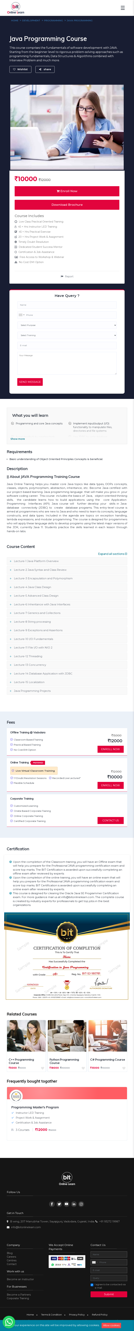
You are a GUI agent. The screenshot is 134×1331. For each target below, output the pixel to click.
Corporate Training (18, 1298)
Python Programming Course (64, 1061)
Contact (12, 1264)
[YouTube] (66, 1204)
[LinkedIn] (74, 1204)
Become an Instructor (20, 1279)
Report (69, 276)
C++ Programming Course (21, 1061)
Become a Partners (19, 1294)
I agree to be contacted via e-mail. (110, 1286)
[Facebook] (52, 1204)
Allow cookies (111, 1325)
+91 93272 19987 (109, 1221)
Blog (10, 1253)
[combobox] (21, 315)
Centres (11, 1260)
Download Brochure (67, 204)
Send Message (30, 382)
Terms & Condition (51, 1314)
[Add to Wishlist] (43, 1067)
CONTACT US (110, 820)
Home (30, 1314)
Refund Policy (99, 1314)
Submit (109, 1294)
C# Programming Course (107, 1059)
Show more (17, 438)
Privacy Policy (77, 1314)
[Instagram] (81, 1204)
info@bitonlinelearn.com (26, 1227)
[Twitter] (59, 1204)
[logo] (67, 1179)
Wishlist (22, 69)
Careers (11, 1256)
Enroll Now (68, 191)
